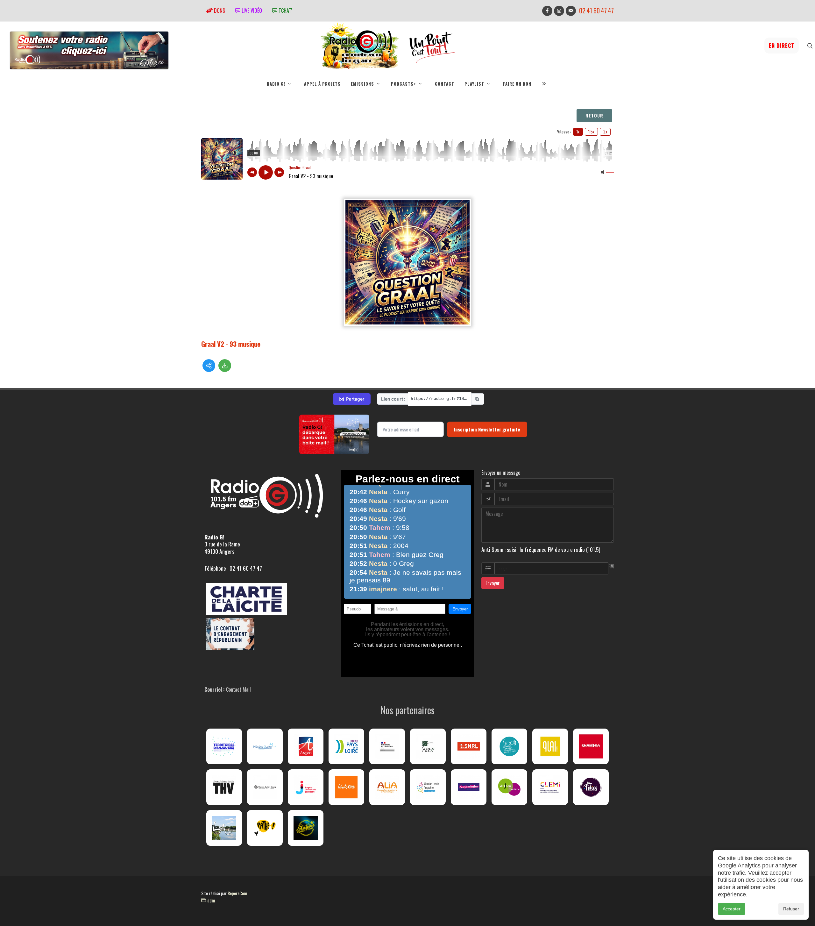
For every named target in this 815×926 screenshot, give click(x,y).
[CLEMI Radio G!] (550, 787)
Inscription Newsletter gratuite (487, 429)
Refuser (791, 908)
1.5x (591, 131)
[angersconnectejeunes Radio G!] (306, 787)
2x (605, 131)
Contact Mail (238, 689)
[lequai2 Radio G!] (550, 746)
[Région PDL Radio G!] (346, 746)
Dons (219, 10)
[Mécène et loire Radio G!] (265, 746)
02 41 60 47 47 (596, 10)
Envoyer (492, 583)
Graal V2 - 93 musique (230, 344)
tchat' (284, 10)
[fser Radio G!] (428, 746)
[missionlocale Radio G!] (428, 787)
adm (210, 900)
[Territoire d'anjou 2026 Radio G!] (224, 746)
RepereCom (237, 893)
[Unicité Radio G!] (346, 787)
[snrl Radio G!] (469, 746)
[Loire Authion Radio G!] (224, 828)
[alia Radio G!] (387, 787)
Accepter (732, 908)
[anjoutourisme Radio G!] (509, 787)
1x (578, 131)
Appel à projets (322, 84)
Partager (351, 399)
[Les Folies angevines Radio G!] (591, 787)
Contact (444, 84)
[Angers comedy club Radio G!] (306, 828)
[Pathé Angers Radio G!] (265, 828)
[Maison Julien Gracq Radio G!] (265, 787)
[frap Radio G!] (509, 746)
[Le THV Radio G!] (224, 787)
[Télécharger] (224, 365)
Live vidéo (251, 10)
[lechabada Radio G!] (591, 746)
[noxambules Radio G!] (469, 787)
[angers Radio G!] (306, 746)
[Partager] (208, 365)
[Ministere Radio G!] (387, 746)
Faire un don (517, 84)
